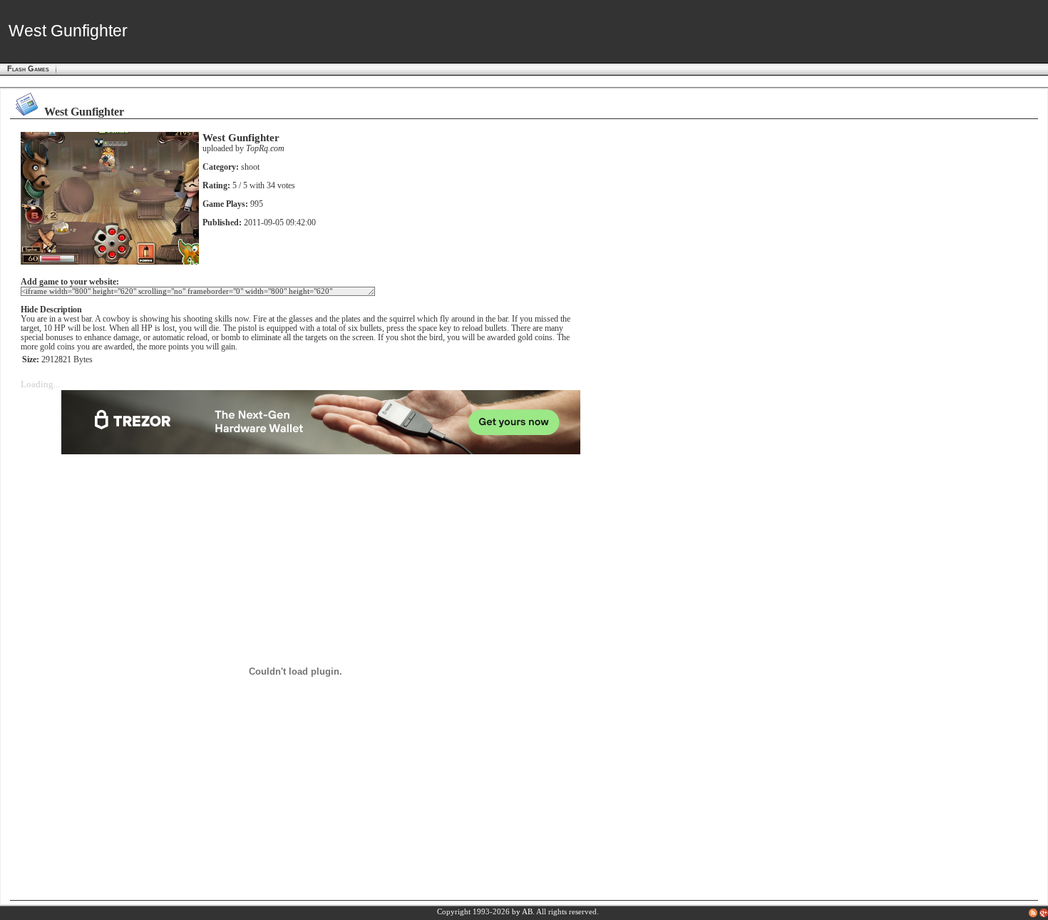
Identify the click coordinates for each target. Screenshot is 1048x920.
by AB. (523, 912)
